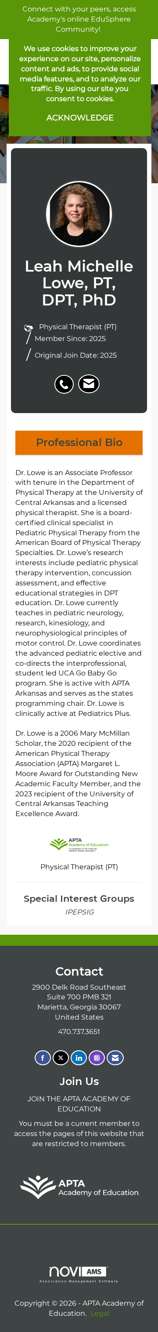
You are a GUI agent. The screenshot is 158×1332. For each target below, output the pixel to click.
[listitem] (66, 380)
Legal (99, 1313)
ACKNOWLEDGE (80, 118)
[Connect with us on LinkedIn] (79, 1058)
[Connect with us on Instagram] (97, 1058)
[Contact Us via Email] (115, 1058)
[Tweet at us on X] (61, 1058)
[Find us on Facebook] (43, 1058)
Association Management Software (79, 1281)
